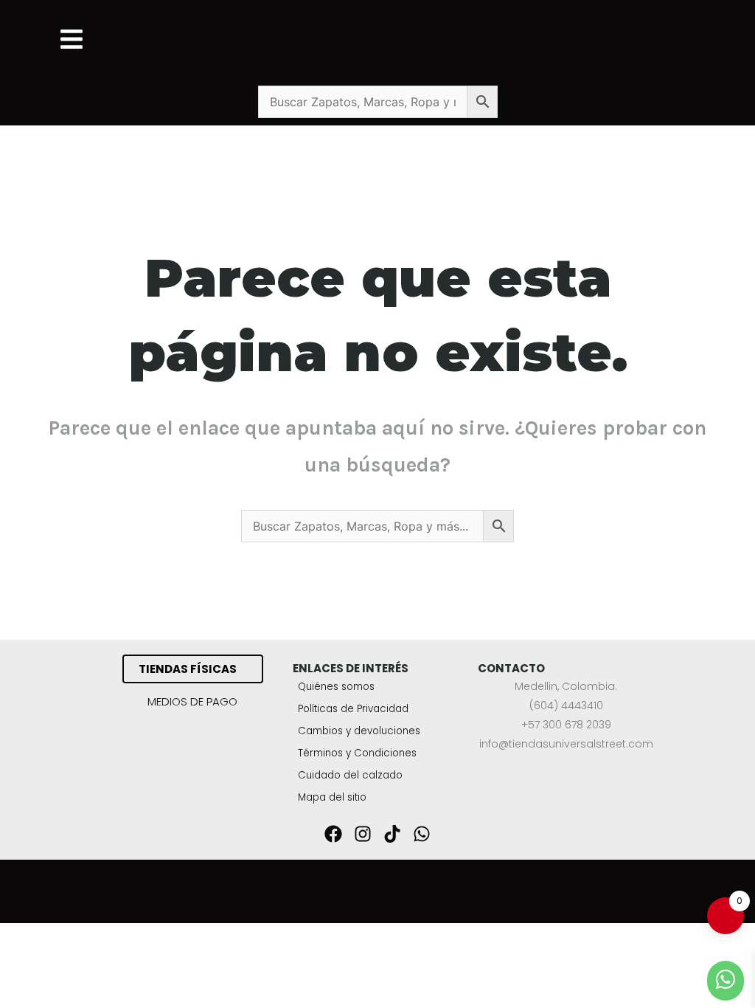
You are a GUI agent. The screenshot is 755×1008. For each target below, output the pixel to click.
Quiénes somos (336, 687)
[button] (71, 39)
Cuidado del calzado (350, 775)
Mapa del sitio (332, 797)
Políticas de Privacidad (353, 709)
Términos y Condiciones (357, 753)
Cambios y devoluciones (359, 731)
